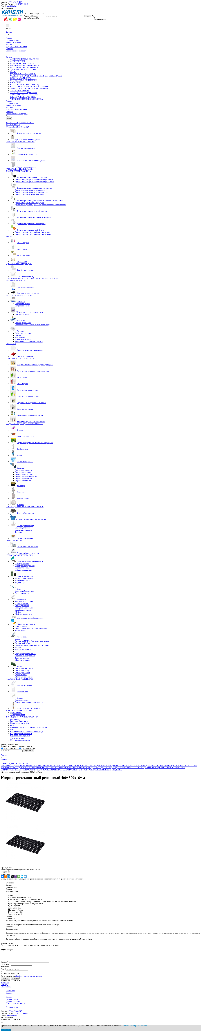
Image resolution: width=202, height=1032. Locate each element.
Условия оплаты (12, 999)
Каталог (9, 32)
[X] (12, 876)
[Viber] (15, 876)
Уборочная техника (13, 42)
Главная (9, 38)
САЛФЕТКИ (15, 82)
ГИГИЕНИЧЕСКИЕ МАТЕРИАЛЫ (24, 65)
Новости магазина (11, 748)
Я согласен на (23, 976)
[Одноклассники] (5, 876)
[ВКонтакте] (2, 876)
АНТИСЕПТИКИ (17, 61)
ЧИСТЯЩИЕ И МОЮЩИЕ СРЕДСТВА (26, 99)
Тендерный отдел (13, 40)
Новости (9, 993)
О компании (10, 991)
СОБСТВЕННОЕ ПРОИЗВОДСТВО (25, 84)
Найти (9, 118)
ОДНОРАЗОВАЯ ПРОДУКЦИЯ (23, 74)
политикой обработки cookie (135, 1026)
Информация (6, 987)
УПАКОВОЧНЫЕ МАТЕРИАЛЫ (24, 95)
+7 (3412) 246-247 (15, 2)
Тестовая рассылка (28, 748)
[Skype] (22, 876)
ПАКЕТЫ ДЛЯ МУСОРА (20, 78)
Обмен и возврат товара (15, 1003)
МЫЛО (13, 72)
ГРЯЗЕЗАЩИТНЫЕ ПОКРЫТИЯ (24, 67)
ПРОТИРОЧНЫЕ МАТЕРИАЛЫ (23, 80)
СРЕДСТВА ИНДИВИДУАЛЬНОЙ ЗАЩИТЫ (29, 86)
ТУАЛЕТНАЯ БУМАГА (19, 91)
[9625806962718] (25, 822)
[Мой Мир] (8, 876)
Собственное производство (16, 51)
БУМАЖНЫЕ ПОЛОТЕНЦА (22, 63)
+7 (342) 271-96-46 (20, 4)
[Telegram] (25, 876)
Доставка (9, 45)
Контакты (9, 49)
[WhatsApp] (18, 876)
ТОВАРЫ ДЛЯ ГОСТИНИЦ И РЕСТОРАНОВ (29, 88)
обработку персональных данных (28, 976)
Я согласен (6, 1030)
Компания (5, 983)
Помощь (4, 985)
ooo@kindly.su (12, 6)
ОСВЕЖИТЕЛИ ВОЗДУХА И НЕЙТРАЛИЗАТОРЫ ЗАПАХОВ (36, 76)
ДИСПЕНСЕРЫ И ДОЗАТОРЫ (23, 70)
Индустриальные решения (16, 47)
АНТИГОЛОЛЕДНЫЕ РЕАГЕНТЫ (24, 59)
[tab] (101, 872)
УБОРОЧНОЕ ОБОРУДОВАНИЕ (23, 93)
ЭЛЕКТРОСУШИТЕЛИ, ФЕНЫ (23, 97)
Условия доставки (13, 1001)
